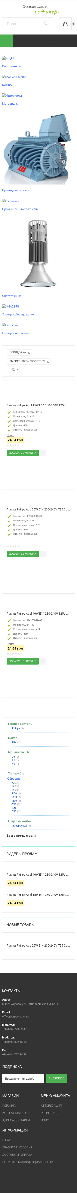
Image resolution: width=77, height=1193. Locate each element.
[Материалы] (12, 95)
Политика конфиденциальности (27, 1162)
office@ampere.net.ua (15, 1016)
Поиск (45, 1120)
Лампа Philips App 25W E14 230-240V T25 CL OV (38, 509)
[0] (65, 23)
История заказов (15, 1113)
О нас (6, 1140)
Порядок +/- (17, 352)
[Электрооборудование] (10, 306)
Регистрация (51, 1113)
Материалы (10, 103)
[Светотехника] (38, 253)
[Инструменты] (8, 58)
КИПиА (7, 85)
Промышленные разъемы (20, 209)
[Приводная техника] (38, 148)
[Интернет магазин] (38, 10)
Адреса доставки (16, 1120)
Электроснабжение (15, 333)
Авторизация (51, 1105)
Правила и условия (17, 1147)
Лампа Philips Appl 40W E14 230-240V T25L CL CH (38, 613)
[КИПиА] (14, 76)
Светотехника (11, 295)
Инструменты (11, 66)
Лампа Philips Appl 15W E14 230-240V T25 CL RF (38, 405)
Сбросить (14, 778)
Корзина (9, 1105)
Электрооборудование (18, 314)
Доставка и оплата (17, 1154)
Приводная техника (15, 190)
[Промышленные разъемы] (10, 200)
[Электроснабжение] (10, 324)
